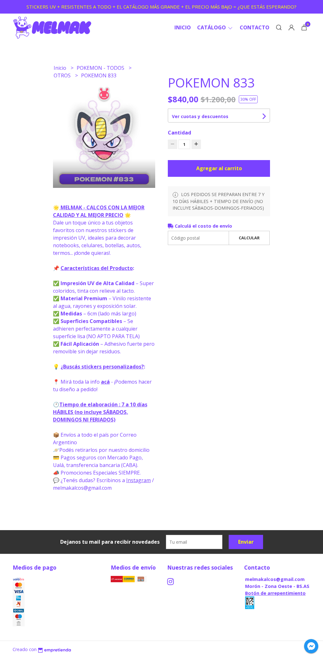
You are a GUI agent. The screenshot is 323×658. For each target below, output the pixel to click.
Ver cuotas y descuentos (200, 116)
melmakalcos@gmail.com (275, 579)
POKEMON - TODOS (101, 67)
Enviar (246, 541)
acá (105, 381)
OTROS (63, 75)
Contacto (254, 27)
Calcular (249, 238)
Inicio (182, 27)
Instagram (138, 480)
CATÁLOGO (212, 27)
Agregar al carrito (219, 168)
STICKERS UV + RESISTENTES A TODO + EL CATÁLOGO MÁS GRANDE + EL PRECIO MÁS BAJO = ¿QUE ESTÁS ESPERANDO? (161, 6)
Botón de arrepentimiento (275, 593)
